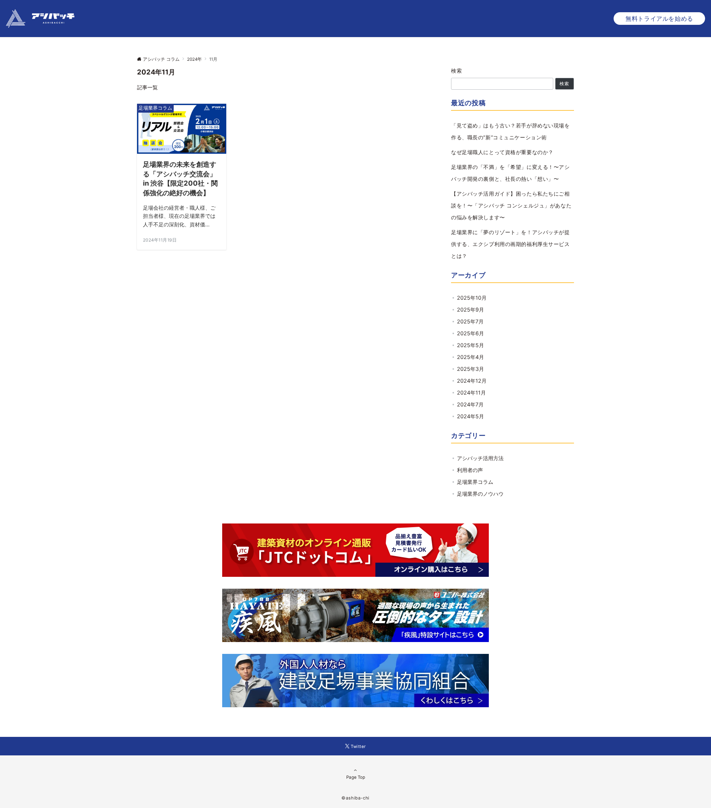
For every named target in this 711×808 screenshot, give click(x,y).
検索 (457, 70)
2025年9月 (470, 309)
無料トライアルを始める (659, 18)
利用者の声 (470, 470)
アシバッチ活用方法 (480, 458)
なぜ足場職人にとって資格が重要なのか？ (502, 152)
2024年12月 (472, 381)
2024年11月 (471, 392)
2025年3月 (470, 369)
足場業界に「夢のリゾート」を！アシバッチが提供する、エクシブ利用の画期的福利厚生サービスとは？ (510, 244)
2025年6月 (470, 333)
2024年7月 (470, 404)
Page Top (355, 777)
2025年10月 (472, 298)
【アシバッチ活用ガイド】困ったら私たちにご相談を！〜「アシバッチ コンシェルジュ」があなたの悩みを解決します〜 (511, 205)
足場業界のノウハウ (480, 494)
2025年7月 (470, 321)
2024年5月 (470, 416)
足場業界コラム (475, 482)
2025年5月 (470, 345)
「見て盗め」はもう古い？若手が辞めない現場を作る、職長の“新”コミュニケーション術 (510, 131)
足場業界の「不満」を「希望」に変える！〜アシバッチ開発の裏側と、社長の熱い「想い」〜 (510, 173)
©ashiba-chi (355, 798)
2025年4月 (470, 357)
